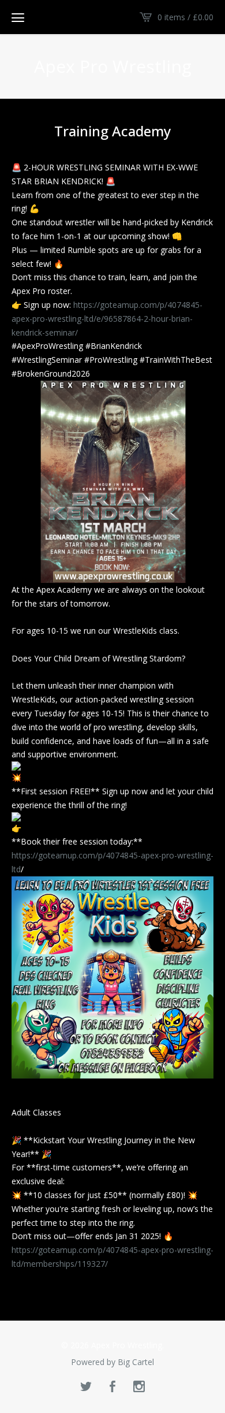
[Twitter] (86, 1387)
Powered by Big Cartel (112, 1362)
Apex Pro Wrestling (113, 66)
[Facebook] (112, 1387)
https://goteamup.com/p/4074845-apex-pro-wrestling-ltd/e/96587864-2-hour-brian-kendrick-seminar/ (107, 318)
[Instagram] (139, 1387)
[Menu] (18, 17)
